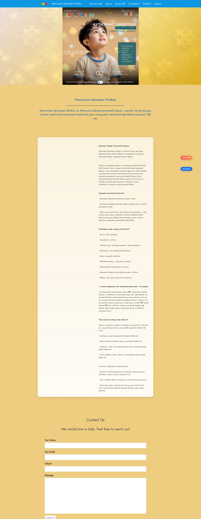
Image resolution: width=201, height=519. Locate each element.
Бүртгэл (158, 3)
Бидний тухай (95, 3)
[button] (99, 82)
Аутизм (109, 3)
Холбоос (147, 3)
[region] (100, 46)
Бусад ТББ (120, 3)
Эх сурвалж (133, 3)
